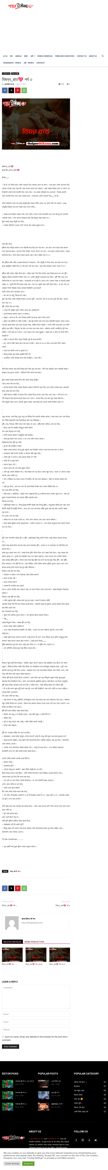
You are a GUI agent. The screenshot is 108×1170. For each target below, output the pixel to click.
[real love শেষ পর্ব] (43, 1107)
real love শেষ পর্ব (56, 1104)
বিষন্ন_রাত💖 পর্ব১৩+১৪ (57, 964)
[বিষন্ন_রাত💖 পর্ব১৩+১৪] (59, 955)
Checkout (40, 63)
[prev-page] (3, 970)
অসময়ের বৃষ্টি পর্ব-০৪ (21, 1093)
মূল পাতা (5, 56)
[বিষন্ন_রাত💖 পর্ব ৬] (12, 955)
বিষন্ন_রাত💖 (15, 73)
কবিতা (11, 56)
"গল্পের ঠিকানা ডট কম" (36, 1138)
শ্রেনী (31, 56)
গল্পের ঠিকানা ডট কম (9, 84)
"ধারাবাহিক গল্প (6, 73)
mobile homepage (44, 56)
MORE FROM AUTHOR (34, 942)
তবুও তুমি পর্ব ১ (55, 1093)
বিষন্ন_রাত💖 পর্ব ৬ (8, 964)
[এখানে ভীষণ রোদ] (43, 1084)
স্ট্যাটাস (26, 56)
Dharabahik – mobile (12, 63)
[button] (102, 56)
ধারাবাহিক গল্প (18, 56)
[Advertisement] (73, 6)
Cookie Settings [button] (12, 1163)
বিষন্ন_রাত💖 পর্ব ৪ (63, 905)
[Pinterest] (18, 90)
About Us (93, 56)
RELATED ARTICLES (12, 942)
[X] (11, 90)
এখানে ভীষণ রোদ (56, 1081)
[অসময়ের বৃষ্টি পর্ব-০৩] (7, 1107)
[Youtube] (95, 1140)
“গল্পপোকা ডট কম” (54, 1138)
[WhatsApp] (24, 90)
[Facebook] (5, 90)
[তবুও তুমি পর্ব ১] (43, 1095)
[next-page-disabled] (8, 970)
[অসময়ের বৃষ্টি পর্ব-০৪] (7, 1095)
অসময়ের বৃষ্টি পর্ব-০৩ (21, 1104)
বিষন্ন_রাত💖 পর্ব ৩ (15, 871)
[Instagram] (82, 1140)
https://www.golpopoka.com (32, 923)
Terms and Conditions (64, 56)
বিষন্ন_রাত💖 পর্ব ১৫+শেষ (34, 964)
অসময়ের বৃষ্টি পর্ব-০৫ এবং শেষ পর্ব (24, 1081)
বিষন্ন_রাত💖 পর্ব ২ (9, 905)
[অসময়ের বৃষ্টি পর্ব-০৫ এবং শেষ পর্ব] (7, 1084)
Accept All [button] (28, 1163)
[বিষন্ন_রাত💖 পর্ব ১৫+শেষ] (36, 955)
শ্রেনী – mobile (29, 63)
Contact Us (81, 56)
